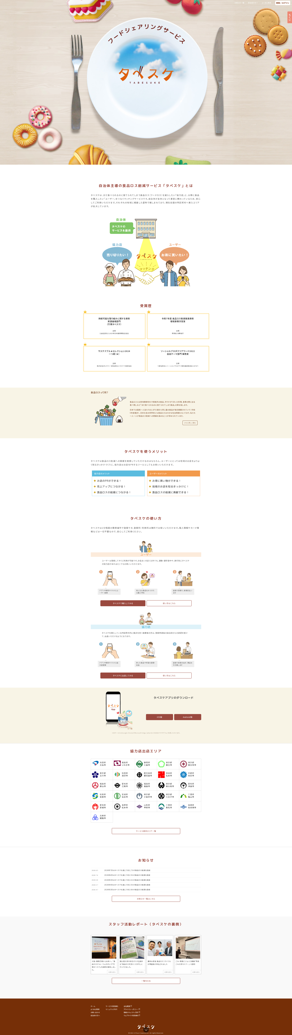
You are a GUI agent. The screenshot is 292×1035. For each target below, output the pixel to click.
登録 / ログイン (282, 2)
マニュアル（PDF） (112, 1009)
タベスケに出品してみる (123, 675)
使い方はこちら (169, 603)
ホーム (93, 1006)
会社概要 (127, 1006)
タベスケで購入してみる (123, 603)
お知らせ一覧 (239, 3)
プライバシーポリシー (131, 1009)
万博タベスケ (114, 324)
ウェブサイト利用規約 (131, 1015)
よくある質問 (266, 3)
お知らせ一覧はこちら (146, 898)
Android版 (187, 717)
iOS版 (159, 717)
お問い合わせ (95, 1012)
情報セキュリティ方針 (131, 1012)
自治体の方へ (253, 3)
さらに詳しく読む (190, 423)
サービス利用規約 (112, 1006)
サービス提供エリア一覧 (146, 831)
